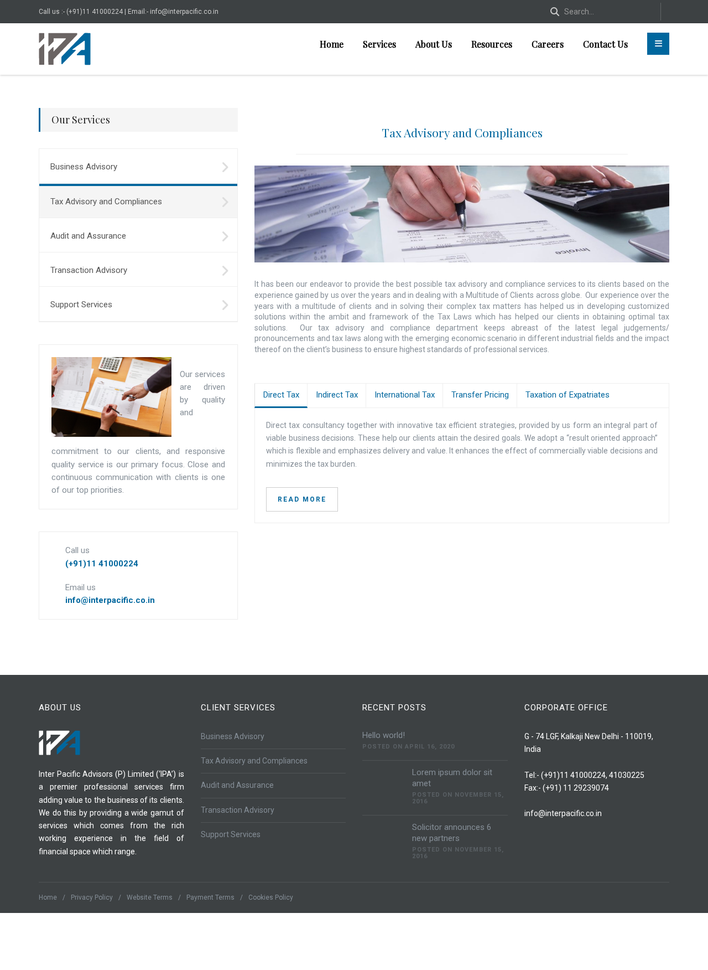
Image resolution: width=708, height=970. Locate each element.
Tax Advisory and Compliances (462, 132)
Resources (491, 44)
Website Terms (150, 897)
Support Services (81, 304)
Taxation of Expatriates (567, 395)
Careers (548, 44)
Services (379, 44)
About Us (433, 44)
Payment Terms (210, 897)
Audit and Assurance (88, 236)
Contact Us (605, 44)
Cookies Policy (270, 897)
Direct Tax (281, 395)
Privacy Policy (92, 897)
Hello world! (383, 735)
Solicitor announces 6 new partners (451, 832)
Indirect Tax (337, 395)
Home (331, 44)
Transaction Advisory (88, 270)
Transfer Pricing (480, 395)
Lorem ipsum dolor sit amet (452, 777)
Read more (302, 499)
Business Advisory (83, 167)
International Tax (404, 395)
